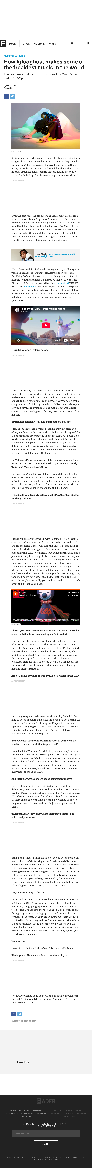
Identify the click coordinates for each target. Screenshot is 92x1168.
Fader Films (26, 1116)
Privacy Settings (60, 1158)
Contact (12, 1110)
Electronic (18, 55)
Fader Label (41, 1113)
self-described (61, 283)
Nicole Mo (11, 85)
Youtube (78, 1110)
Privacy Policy (12, 1113)
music (7, 55)
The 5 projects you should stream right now (55, 255)
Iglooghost (30, 1021)
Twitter (57, 1110)
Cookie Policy (27, 1113)
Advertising (24, 1110)
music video (29, 286)
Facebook (68, 1110)
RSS (73, 1116)
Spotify (66, 1116)
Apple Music (67, 1113)
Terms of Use (37, 1110)
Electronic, (17, 1021)
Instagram (55, 1113)
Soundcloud (80, 1113)
